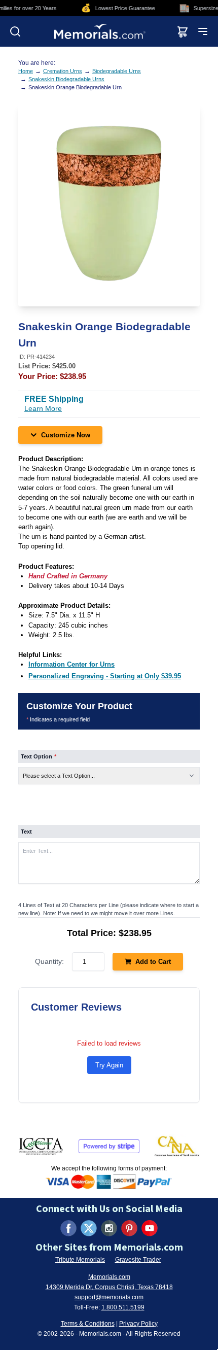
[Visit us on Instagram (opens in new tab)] (109, 1228)
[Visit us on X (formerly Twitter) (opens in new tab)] (89, 1228)
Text (26, 831)
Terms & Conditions (88, 1323)
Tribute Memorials (80, 1259)
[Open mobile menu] (203, 31)
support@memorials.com (109, 1297)
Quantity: (49, 961)
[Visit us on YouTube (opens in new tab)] (149, 1228)
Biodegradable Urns (116, 71)
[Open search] (15, 31)
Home (25, 71)
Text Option (38, 756)
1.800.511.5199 (122, 1307)
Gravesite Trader (138, 1259)
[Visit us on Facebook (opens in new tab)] (68, 1228)
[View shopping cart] (182, 31)
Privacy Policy (138, 1323)
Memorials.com (109, 1276)
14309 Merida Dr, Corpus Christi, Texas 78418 (109, 1287)
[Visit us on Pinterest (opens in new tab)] (129, 1228)
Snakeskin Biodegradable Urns (66, 79)
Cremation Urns (62, 71)
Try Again (109, 1065)
